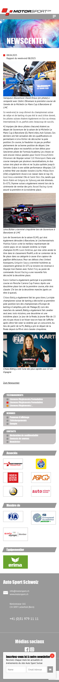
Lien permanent (5, 377)
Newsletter (15, 441)
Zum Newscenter (11, 382)
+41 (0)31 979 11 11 (24, 619)
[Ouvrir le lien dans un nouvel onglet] (43, 464)
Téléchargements (18, 420)
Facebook (11, 377)
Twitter (17, 377)
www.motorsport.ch (19, 594)
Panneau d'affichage (19, 417)
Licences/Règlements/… (21, 405)
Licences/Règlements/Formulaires (26, 399)
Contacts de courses (19, 438)
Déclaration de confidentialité (24, 435)
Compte (13, 423)
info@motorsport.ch (19, 591)
